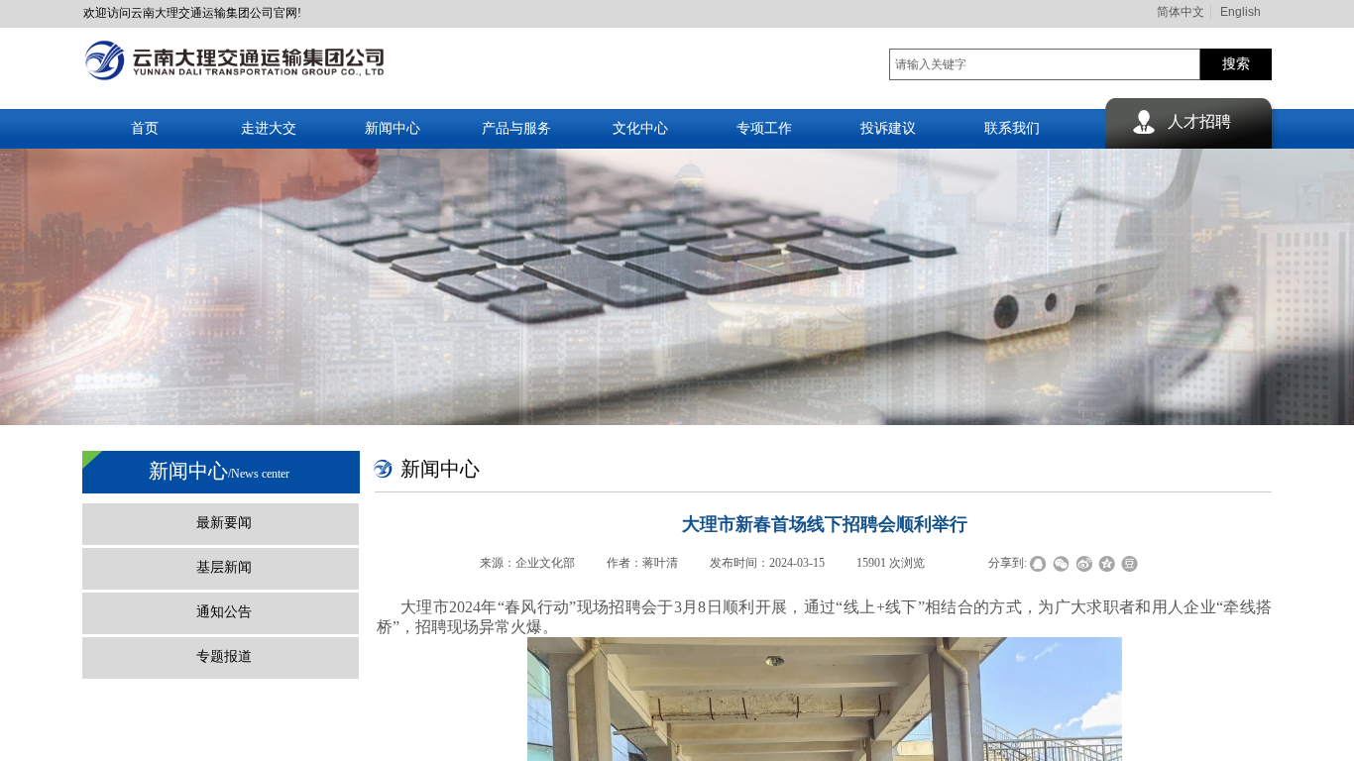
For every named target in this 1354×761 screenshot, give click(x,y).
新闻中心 (392, 128)
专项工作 (764, 128)
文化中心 (640, 128)
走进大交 (268, 128)
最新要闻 (224, 522)
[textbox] (1044, 64)
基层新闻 (224, 567)
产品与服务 (516, 128)
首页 (145, 128)
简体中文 (1180, 12)
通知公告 (224, 611)
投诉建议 (888, 128)
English (1240, 12)
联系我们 (1012, 128)
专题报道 (224, 656)
